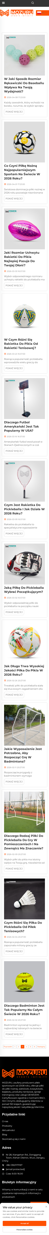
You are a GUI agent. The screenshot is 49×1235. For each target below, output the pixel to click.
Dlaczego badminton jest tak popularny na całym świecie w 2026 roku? (24, 1010)
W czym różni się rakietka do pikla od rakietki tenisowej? (21, 344)
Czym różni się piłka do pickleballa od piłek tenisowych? (23, 927)
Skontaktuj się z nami (13, 1139)
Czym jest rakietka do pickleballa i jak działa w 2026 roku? (24, 509)
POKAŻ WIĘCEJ (14, 111)
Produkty (7, 1126)
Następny (41, 1047)
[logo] (16, 12)
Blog (4, 1134)
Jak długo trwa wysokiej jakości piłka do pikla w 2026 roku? (24, 670)
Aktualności (8, 1130)
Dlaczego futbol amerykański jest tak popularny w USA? (21, 426)
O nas (5, 1121)
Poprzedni (8, 1047)
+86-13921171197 (14, 1165)
